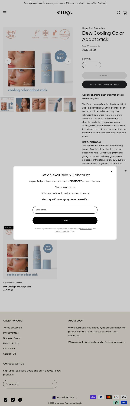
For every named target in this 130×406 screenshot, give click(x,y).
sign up (65, 220)
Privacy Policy (86, 229)
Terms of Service (62, 232)
